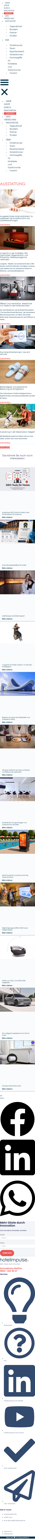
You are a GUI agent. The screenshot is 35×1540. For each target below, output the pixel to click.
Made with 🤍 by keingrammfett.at (17, 1537)
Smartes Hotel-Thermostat (11, 1086)
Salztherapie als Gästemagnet (13, 616)
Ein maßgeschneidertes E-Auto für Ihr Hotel (15, 1034)
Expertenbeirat (17, 51)
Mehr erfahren (7, 517)
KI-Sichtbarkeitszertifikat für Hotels (14, 565)
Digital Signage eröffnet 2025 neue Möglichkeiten (15, 929)
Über (7, 40)
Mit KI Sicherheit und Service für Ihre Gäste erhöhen (15, 876)
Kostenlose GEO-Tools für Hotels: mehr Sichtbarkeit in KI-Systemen (15, 513)
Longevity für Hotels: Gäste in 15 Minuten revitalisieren (17, 666)
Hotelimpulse (16, 45)
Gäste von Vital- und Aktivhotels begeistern (14, 981)
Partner (13, 32)
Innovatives (10, 21)
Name (2, 1235)
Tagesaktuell (16, 26)
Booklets (14, 29)
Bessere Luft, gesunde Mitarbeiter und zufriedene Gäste (16, 718)
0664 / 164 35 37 (8, 1271)
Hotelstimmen (16, 54)
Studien (13, 35)
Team (12, 48)
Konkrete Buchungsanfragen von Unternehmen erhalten (14, 823)
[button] (4, 87)
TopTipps (8, 13)
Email (2, 1243)
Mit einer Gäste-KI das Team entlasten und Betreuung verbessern (16, 771)
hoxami (13, 73)
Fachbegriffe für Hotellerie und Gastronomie (15, 63)
